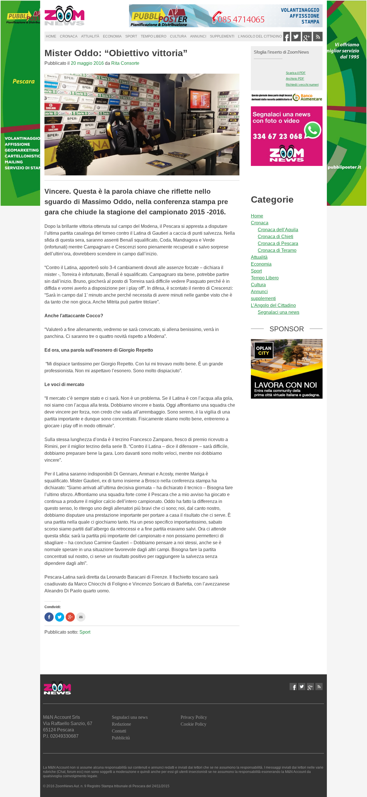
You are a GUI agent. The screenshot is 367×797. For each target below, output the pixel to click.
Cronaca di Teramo (277, 250)
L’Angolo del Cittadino (260, 36)
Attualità (90, 36)
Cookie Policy (193, 724)
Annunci (198, 36)
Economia (112, 36)
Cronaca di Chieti (275, 236)
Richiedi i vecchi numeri (302, 84)
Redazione (121, 724)
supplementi (222, 36)
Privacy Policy (194, 717)
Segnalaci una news (278, 312)
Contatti (119, 731)
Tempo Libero (153, 36)
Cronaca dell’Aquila (278, 229)
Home (51, 36)
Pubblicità (121, 737)
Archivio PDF (295, 78)
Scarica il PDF (296, 73)
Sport (131, 36)
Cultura (178, 36)
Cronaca (68, 36)
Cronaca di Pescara (278, 243)
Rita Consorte (125, 63)
